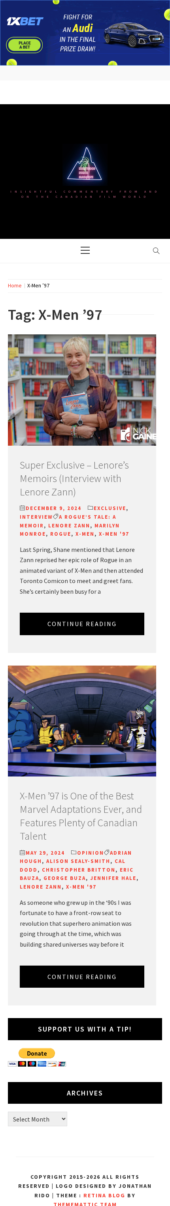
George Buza (64, 878)
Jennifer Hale (113, 878)
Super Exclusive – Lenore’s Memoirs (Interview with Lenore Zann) (74, 478)
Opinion (90, 853)
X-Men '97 (114, 534)
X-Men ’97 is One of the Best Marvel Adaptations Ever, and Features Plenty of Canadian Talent (81, 815)
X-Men (85, 534)
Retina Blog (104, 1195)
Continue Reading (82, 624)
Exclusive (110, 508)
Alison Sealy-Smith (78, 861)
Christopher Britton (78, 870)
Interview (36, 517)
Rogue (60, 534)
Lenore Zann (69, 525)
